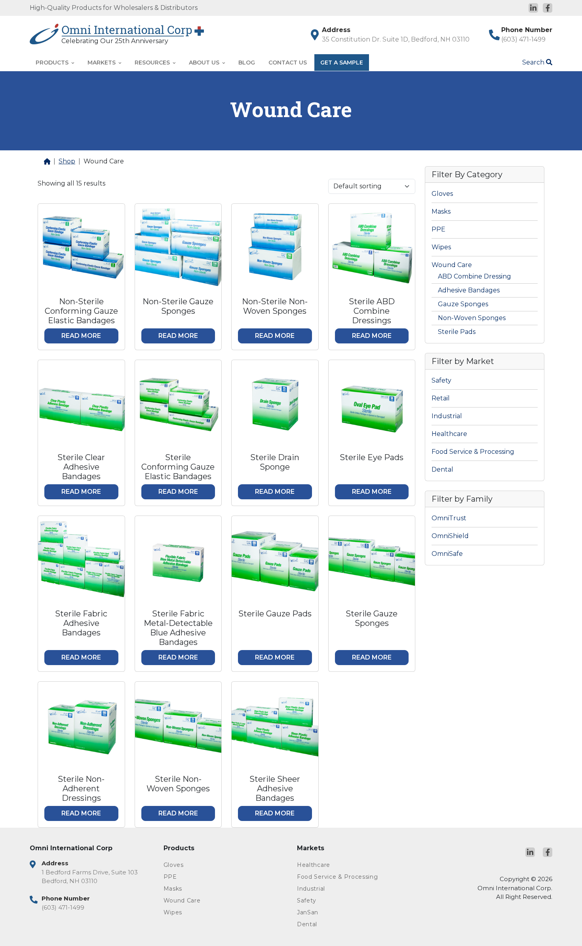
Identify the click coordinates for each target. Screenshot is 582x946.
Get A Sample (341, 62)
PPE (438, 229)
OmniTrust (449, 518)
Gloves (442, 193)
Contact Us (287, 62)
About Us (205, 62)
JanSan (307, 912)
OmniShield (450, 536)
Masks (441, 211)
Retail (441, 398)
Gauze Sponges (463, 304)
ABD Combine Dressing (474, 276)
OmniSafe (447, 553)
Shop (67, 161)
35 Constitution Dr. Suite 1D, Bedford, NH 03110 (396, 39)
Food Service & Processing (473, 451)
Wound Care (452, 265)
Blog (246, 62)
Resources (153, 62)
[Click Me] (533, 8)
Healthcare (449, 434)
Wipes (441, 247)
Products (53, 62)
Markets (102, 62)
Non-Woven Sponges (472, 318)
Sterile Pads (456, 332)
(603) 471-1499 (523, 39)
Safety (441, 380)
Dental (442, 469)
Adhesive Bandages (469, 290)
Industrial (447, 416)
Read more (81, 335)
